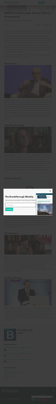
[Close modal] (50, 191)
